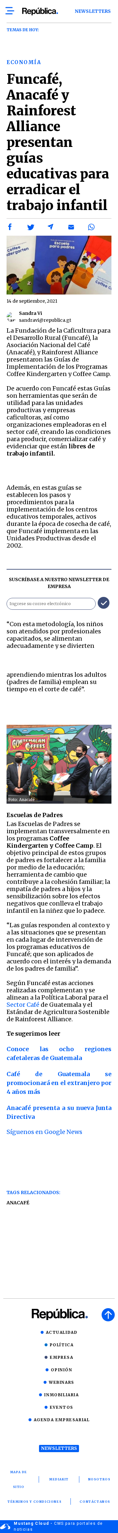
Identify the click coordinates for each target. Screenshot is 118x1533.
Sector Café (23, 1004)
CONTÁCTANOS (95, 1501)
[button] (10, 227)
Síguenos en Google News (44, 1132)
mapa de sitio (18, 1479)
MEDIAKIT (59, 1479)
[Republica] (40, 11)
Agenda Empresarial (62, 1419)
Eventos (61, 1407)
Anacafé (18, 1203)
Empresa (61, 1357)
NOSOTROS (99, 1479)
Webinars (61, 1382)
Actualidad (62, 1332)
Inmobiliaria (61, 1394)
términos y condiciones (35, 1501)
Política (62, 1344)
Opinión (61, 1369)
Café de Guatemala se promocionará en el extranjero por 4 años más (59, 1083)
